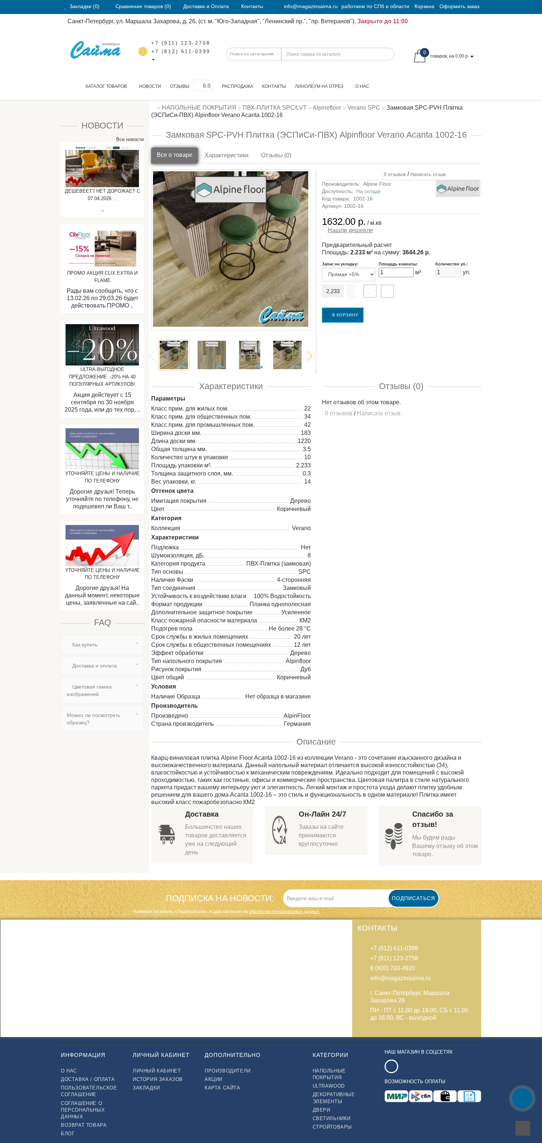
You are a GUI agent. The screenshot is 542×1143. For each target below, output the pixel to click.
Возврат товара (84, 1125)
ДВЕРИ (321, 1110)
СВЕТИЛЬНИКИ (332, 1118)
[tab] (102, 644)
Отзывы (180, 86)
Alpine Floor (377, 184)
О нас (362, 86)
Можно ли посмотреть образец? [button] (93, 718)
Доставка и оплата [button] (94, 666)
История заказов (158, 1079)
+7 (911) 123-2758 (181, 43)
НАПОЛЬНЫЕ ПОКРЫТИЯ (329, 1074)
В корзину (344, 315)
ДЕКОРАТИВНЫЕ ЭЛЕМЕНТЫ (334, 1098)
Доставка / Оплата (88, 1079)
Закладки (146, 1088)
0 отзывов (393, 174)
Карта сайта (222, 1088)
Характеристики (227, 155)
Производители (228, 1071)
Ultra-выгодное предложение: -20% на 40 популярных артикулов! (102, 377)
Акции (213, 1079)
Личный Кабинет (157, 1071)
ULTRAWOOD (329, 1086)
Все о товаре (174, 155)
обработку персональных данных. (284, 911)
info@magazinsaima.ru (311, 6)
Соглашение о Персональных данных (83, 1110)
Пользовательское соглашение (89, 1091)
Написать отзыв (428, 174)
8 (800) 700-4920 (392, 968)
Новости (150, 86)
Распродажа (237, 86)
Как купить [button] (84, 645)
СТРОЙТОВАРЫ (332, 1127)
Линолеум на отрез (319, 86)
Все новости (129, 139)
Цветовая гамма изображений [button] (89, 690)
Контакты (274, 86)
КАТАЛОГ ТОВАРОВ (104, 86)
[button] (309, 355)
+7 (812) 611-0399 (181, 51)
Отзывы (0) (276, 155)
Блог (67, 1133)
